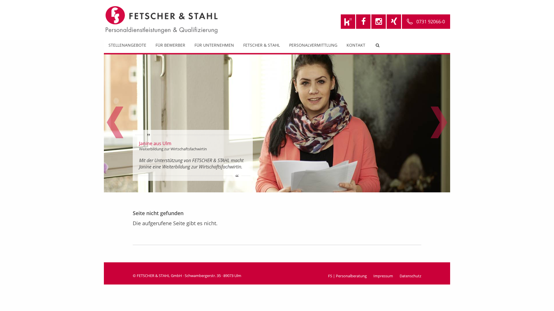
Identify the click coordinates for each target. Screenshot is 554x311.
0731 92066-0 (430, 21)
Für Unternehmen (214, 45)
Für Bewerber (170, 45)
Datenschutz (410, 275)
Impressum (383, 275)
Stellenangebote (127, 45)
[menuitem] (127, 46)
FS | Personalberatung (347, 275)
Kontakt (356, 45)
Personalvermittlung (313, 45)
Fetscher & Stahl (261, 45)
